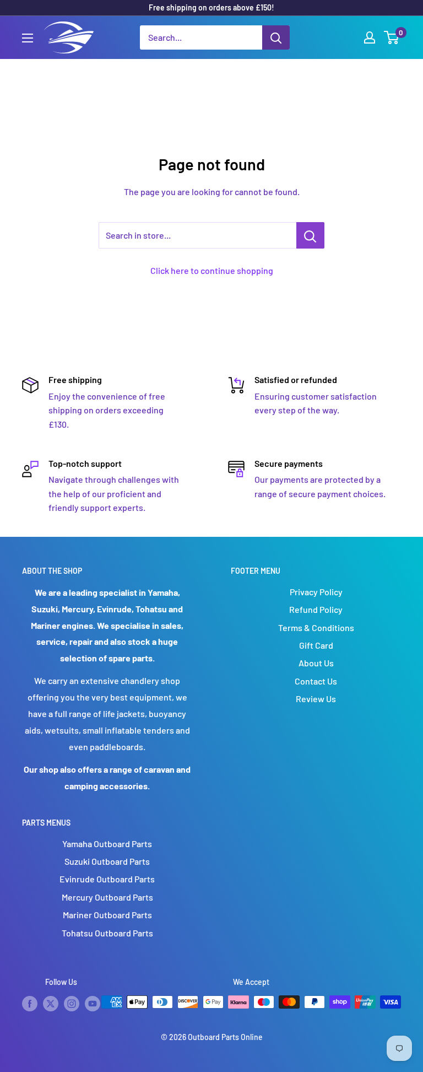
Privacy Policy (316, 591)
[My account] (369, 37)
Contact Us (316, 681)
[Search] (276, 37)
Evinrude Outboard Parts (107, 879)
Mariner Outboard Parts (107, 914)
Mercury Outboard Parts (107, 897)
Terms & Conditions (316, 627)
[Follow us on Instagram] (71, 1003)
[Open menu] (27, 38)
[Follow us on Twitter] (50, 1003)
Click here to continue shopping (211, 270)
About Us (316, 663)
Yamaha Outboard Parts (107, 843)
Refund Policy (316, 609)
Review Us (316, 698)
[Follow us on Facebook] (29, 1003)
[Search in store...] (310, 235)
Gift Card (316, 645)
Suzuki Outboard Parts (107, 861)
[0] (392, 37)
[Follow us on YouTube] (92, 1003)
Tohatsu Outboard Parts (107, 933)
